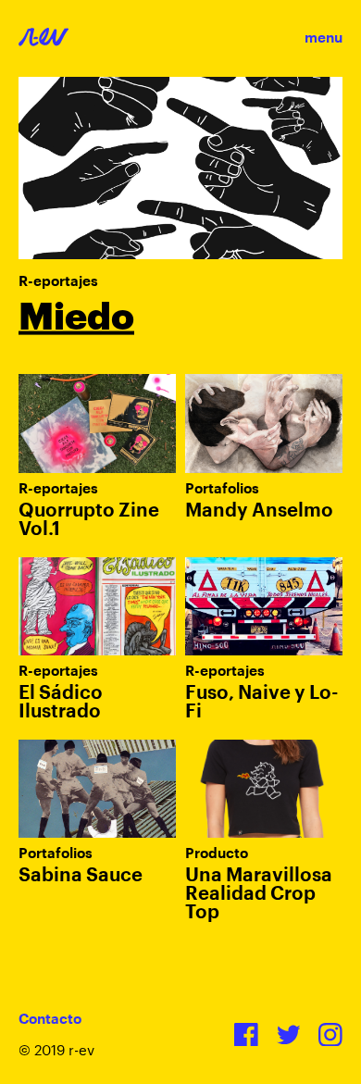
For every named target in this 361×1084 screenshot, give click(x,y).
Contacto (50, 1020)
